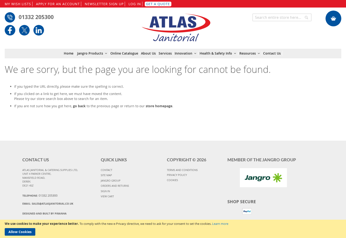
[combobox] (282, 17)
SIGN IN (105, 191)
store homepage (159, 106)
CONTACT (106, 170)
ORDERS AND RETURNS (115, 185)
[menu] (173, 53)
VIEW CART (107, 196)
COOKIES (172, 180)
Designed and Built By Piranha (44, 213)
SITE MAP (106, 175)
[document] (173, 229)
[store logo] (176, 25)
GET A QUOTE (158, 4)
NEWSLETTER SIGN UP (104, 4)
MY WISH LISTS (18, 4)
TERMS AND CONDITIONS (182, 170)
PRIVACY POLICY (177, 175)
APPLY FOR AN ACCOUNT (58, 4)
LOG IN (135, 4)
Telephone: (39, 195)
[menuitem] (69, 53)
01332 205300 (36, 17)
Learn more (220, 224)
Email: (47, 203)
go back (79, 106)
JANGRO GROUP (111, 180)
